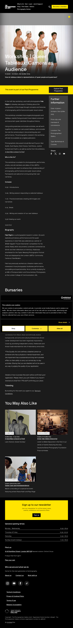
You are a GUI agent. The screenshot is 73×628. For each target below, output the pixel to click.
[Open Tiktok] (26, 583)
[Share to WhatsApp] (59, 153)
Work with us (32, 575)
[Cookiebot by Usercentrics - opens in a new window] (62, 298)
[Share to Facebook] (51, 153)
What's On (20, 4)
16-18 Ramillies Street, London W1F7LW (18, 551)
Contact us (20, 575)
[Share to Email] (64, 153)
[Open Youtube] (14, 583)
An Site (10, 622)
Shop (19, 6)
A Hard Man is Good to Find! (15, 439)
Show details (62, 322)
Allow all (59, 328)
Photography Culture (24, 9)
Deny (13, 328)
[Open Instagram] (7, 583)
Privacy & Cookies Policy (15, 596)
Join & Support (38, 4)
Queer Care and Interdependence (17, 485)
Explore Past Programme (58, 90)
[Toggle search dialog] (49, 7)
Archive (32, 6)
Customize (35, 328)
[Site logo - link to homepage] (11, 7)
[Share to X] (55, 153)
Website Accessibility (14, 605)
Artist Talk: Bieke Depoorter (47, 439)
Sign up (36, 515)
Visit (26, 4)
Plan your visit (10, 560)
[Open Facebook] (20, 583)
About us (8, 575)
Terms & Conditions (13, 592)
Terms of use (11, 600)
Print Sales (25, 6)
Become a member (60, 7)
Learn (30, 4)
